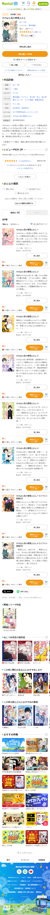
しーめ (35, 727)
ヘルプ (23, 877)
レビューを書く (29, 36)
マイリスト (38, 65)
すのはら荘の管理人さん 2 (27, 271)
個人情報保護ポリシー (35, 885)
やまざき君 (22, 727)
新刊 (8, 860)
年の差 (32, 97)
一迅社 (15, 89)
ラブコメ (24, 97)
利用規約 (23, 885)
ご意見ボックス (25, 881)
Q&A (29, 877)
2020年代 (25, 108)
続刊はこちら (24, 74)
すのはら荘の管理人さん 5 (27, 403)
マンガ (15, 93)
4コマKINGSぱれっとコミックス (25, 112)
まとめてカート (39, 224)
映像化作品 (39, 99)
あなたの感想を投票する (24, 203)
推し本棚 (14, 65)
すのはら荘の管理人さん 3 (27, 316)
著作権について (30, 888)
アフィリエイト (12, 885)
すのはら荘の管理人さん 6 (27, 448)
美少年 (44, 97)
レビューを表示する (25, 168)
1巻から (5, 224)
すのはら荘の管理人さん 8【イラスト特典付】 (32, 544)
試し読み (37, 255)
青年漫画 (32, 25)
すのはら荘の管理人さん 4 (27, 355)
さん (25, 160)
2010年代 (16, 108)
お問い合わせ (37, 877)
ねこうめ (22, 22)
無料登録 (44, 4)
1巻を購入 (25, 54)
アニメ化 (16, 104)
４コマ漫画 (29, 99)
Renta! (4, 597)
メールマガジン (37, 881)
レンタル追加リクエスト (13, 70)
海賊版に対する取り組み (26, 892)
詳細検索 (42, 860)
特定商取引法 (18, 888)
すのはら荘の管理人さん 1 (27, 229)
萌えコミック (18, 99)
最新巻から (15, 224)
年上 (38, 97)
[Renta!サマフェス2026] (15, 3)
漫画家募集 (12, 892)
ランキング (25, 860)
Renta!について (13, 877)
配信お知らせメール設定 (36, 70)
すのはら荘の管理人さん (22, 116)
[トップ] (7, 3)
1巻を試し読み (25, 46)
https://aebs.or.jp (17, 912)
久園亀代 (5, 727)
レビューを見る (24, 176)
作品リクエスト (12, 881)
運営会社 (39, 892)
